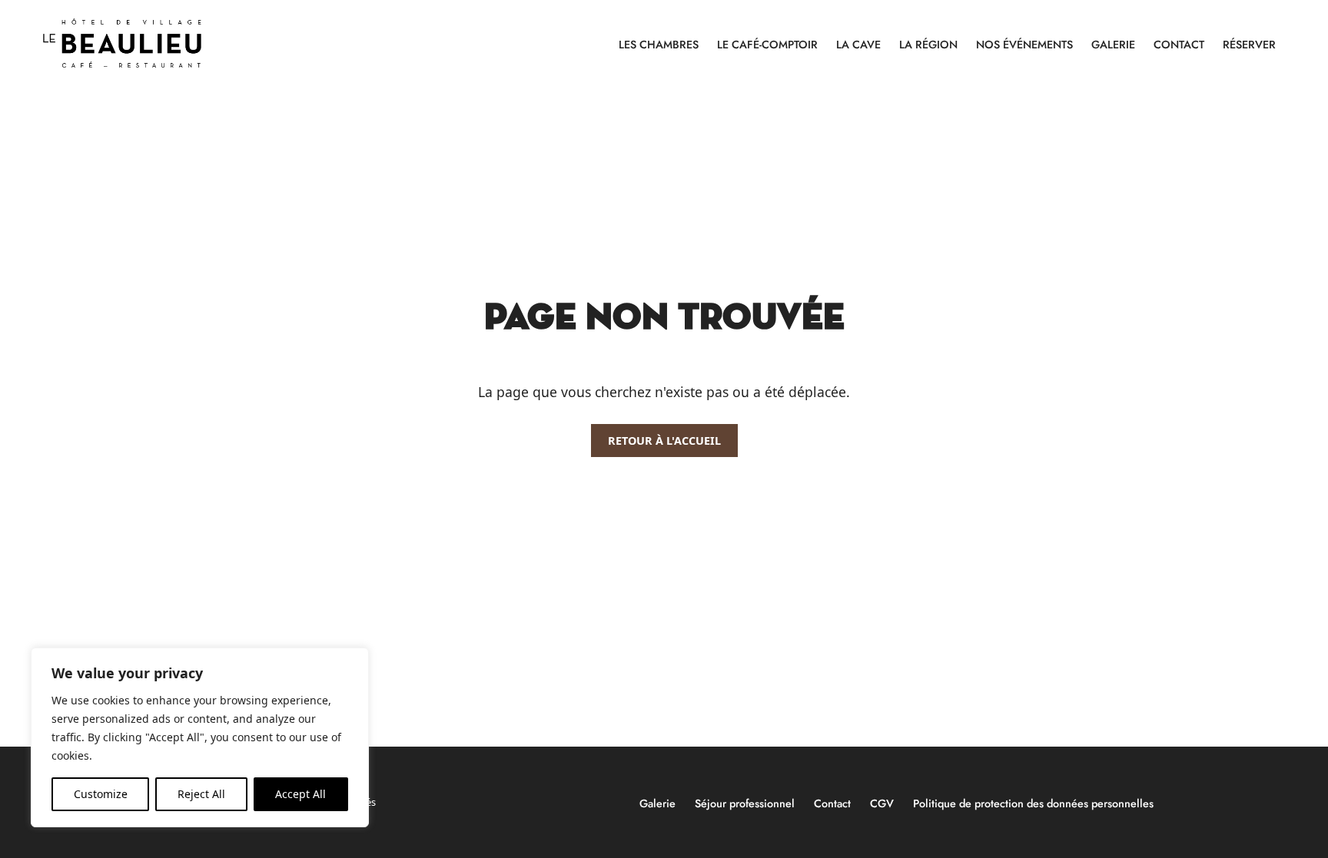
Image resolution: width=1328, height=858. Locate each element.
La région (928, 44)
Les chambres (659, 44)
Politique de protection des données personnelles (1033, 803)
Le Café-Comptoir (767, 44)
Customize (101, 794)
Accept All (300, 794)
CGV (882, 803)
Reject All (201, 794)
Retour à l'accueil (664, 440)
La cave (858, 44)
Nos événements (1024, 44)
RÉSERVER (1249, 44)
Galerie (1113, 44)
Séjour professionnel (745, 803)
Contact (1179, 44)
